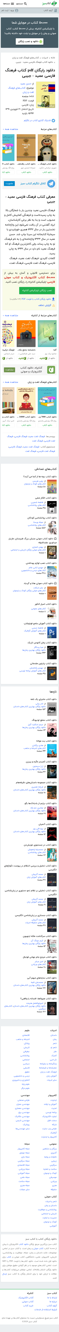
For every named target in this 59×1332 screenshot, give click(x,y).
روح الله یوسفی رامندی (47, 421)
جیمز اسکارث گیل (35, 724)
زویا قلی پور (38, 828)
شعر (55, 1043)
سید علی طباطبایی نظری (26, 354)
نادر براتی (39, 703)
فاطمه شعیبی (37, 502)
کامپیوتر (52, 1095)
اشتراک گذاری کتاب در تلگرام (37, 120)
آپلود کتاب (48, 10)
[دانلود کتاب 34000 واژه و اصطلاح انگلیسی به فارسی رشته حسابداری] (26, 400)
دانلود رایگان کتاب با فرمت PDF (36, 299)
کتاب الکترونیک (25, 1297)
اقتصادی (26, 1035)
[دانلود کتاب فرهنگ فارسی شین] (47, 147)
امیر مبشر (39, 961)
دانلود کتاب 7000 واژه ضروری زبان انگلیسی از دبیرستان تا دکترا (47, 417)
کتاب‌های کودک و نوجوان (35, 484)
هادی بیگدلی (37, 745)
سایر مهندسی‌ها (23, 1128)
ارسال (4, 1274)
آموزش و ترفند (50, 1104)
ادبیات (53, 1030)
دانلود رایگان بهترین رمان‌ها (34, 650)
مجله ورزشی (24, 1169)
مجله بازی (25, 1157)
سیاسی (26, 1063)
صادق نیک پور (50, 354)
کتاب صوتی (51, 1196)
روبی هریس (38, 481)
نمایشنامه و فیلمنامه (48, 1068)
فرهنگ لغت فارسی (46, 451)
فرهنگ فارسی (20, 436)
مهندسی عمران (23, 1104)
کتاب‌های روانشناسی (37, 505)
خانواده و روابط (50, 1157)
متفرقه (54, 1189)
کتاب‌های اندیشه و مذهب (34, 748)
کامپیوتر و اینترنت (49, 1137)
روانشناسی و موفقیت (47, 1209)
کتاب (9, 1257)
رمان (55, 1039)
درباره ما (53, 1301)
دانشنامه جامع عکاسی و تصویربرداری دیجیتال (26, 350)
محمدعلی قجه (37, 982)
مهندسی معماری (22, 1108)
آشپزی (54, 1153)
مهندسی (25, 1095)
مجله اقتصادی (23, 1165)
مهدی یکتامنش (36, 668)
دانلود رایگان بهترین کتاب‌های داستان (29, 706)
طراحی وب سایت (49, 1128)
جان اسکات (38, 587)
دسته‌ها (6, 3)
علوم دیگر (25, 1088)
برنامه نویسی (51, 1112)
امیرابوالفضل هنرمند (34, 1003)
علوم (27, 1030)
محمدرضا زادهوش (35, 849)
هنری (54, 1185)
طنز (55, 1051)
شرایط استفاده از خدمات (45, 1309)
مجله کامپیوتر (24, 1148)
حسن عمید (25, 83)
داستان (54, 1035)
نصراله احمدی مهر (28, 168)
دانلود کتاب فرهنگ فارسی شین (47, 164)
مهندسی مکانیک (22, 1116)
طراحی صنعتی (23, 1100)
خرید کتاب (28, 1305)
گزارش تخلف (44, 305)
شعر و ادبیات (51, 1201)
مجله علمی (25, 1177)
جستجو (19, 3)
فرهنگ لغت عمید (36, 436)
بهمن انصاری (37, 547)
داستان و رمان (51, 1205)
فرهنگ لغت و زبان (48, 1072)
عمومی (53, 1144)
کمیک (54, 1055)
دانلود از (51, 358)
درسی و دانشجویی (22, 1076)
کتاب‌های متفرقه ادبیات (35, 922)
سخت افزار (52, 1120)
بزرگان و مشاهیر (50, 1148)
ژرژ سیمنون (38, 766)
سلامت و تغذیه (50, 1169)
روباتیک (26, 1124)
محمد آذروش (37, 874)
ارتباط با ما (52, 1297)
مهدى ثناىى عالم (36, 567)
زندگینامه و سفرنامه (48, 1063)
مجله (27, 1144)
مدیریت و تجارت (49, 1217)
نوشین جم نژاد (36, 808)
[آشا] (47, 333)
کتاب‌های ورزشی (38, 964)
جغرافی (26, 1051)
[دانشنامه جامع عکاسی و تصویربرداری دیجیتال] (26, 333)
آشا (54, 350)
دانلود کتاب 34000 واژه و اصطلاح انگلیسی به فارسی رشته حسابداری (26, 417)
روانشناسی (25, 1055)
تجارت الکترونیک (49, 1116)
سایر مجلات (25, 1189)
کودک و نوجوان (50, 1173)
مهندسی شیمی (23, 1120)
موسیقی (53, 1177)
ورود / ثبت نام (8, 10)
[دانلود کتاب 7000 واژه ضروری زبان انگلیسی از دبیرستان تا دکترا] (47, 400)
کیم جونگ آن (37, 940)
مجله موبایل (25, 1153)
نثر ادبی (53, 1059)
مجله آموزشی (24, 1173)
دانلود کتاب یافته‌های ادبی (26, 164)
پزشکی (27, 1043)
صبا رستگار (38, 647)
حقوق (27, 1072)
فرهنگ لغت (37, 440)
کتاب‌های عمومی (38, 608)
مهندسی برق (24, 1112)
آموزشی (53, 1226)
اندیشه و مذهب (23, 1039)
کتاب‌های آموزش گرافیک (35, 630)
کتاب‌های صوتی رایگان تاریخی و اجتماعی (28, 550)
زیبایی (54, 1161)
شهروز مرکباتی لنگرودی (47, 168)
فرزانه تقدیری (37, 787)
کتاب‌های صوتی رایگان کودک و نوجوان (29, 590)
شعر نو (54, 1047)
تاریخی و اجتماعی (49, 1213)
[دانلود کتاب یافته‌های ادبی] (26, 147)
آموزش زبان (51, 1076)
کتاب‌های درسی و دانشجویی (33, 570)
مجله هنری (25, 1185)
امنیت (54, 1108)
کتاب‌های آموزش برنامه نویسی (32, 670)
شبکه (54, 1124)
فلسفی (26, 1068)
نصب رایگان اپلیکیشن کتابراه (37, 290)
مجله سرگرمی (24, 1161)
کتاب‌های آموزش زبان (36, 877)
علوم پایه (26, 1084)
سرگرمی (53, 1165)
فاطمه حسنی (37, 628)
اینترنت (53, 1100)
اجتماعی (26, 1059)
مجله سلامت (24, 1181)
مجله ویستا (38, 522)
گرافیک (53, 1132)
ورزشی (54, 1181)
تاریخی (27, 1047)
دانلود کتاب (47, 172)
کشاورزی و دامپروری (21, 1080)
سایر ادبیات (52, 1080)
